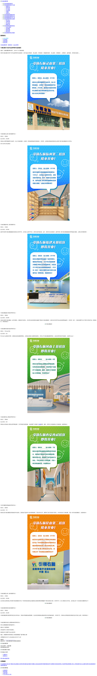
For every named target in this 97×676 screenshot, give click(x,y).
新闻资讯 (13, 25)
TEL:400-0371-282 (7, 674)
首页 (12, 3)
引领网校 (52, 664)
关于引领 (13, 5)
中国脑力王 (33, 664)
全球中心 (8, 13)
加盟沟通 (5, 673)
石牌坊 (21, 664)
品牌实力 (8, 6)
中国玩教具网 (57, 664)
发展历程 (8, 7)
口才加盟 (63, 664)
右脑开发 (5, 665)
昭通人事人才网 (73, 664)
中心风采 (8, 9)
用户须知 (3, 658)
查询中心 (5, 656)
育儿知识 (8, 23)
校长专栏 (8, 31)
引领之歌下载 (9, 664)
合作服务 (13, 32)
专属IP (7, 11)
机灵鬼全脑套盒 (16, 664)
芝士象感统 (3, 664)
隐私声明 (7, 658)
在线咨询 (5, 670)
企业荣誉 (8, 10)
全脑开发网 (85, 664)
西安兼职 (25, 664)
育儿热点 (8, 20)
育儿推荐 (13, 18)
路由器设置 (39, 664)
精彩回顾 (8, 30)
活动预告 (8, 28)
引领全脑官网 (4, 44)
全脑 (40, 424)
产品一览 (13, 17)
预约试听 (5, 671)
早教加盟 (67, 664)
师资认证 (13, 16)
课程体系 (13, 14)
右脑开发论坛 (80, 664)
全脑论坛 (5, 654)
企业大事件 (8, 27)
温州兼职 (29, 664)
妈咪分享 (8, 24)
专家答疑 (8, 21)
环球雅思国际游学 (46, 664)
